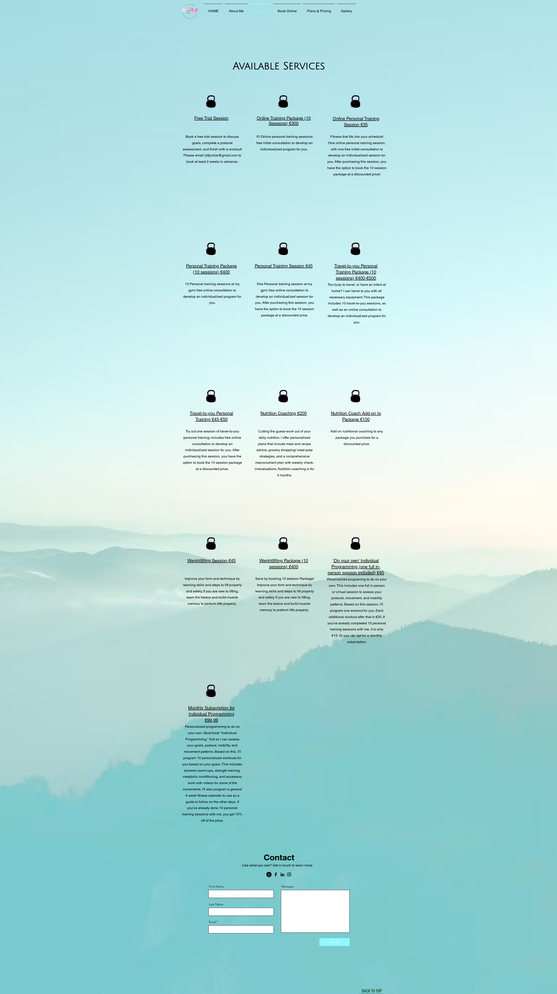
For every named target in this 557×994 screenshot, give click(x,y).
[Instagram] (289, 874)
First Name (216, 886)
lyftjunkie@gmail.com (221, 155)
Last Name (216, 904)
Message (287, 886)
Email (212, 921)
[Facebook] (275, 874)
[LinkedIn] (282, 874)
